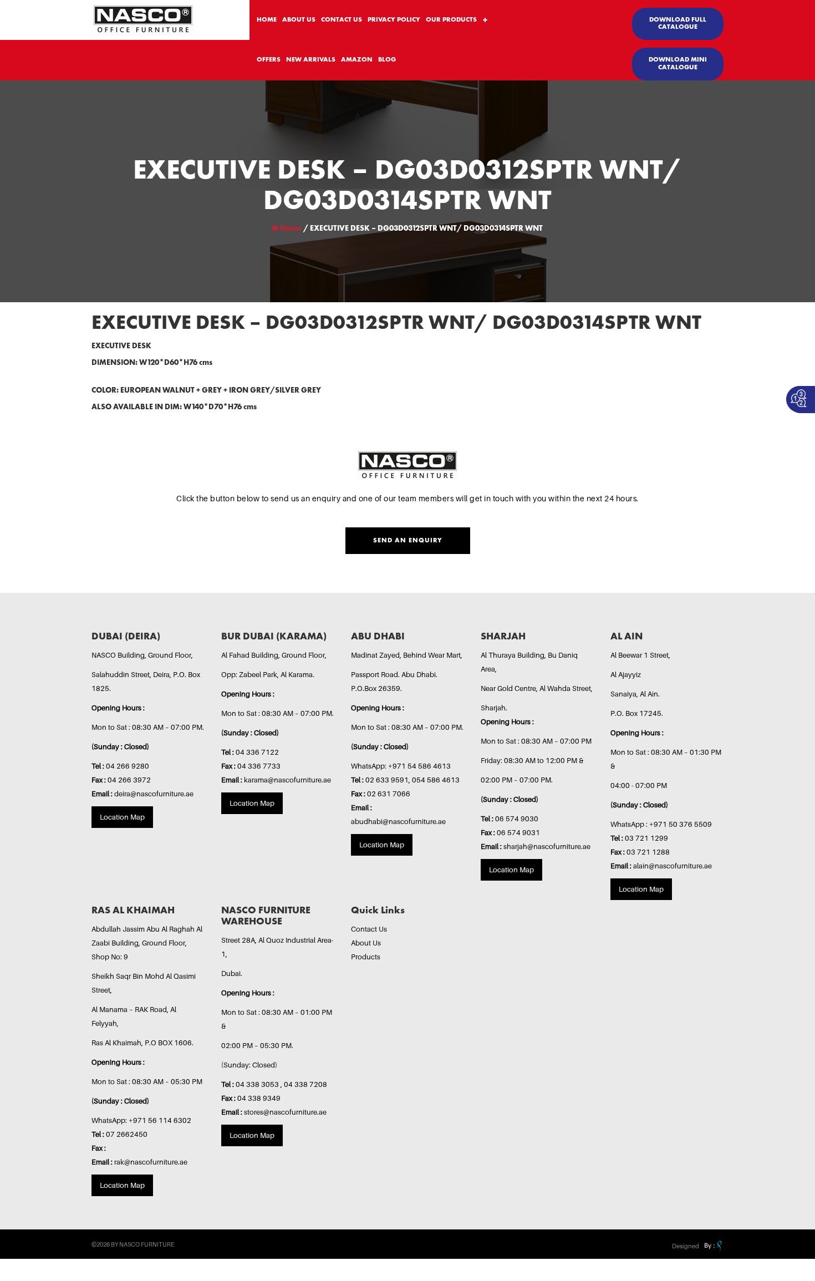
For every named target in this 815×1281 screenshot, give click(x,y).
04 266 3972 (129, 779)
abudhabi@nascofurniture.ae (398, 821)
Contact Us (369, 928)
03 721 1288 (648, 851)
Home (290, 228)
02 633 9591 (387, 779)
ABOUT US (298, 20)
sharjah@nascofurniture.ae (546, 846)
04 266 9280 (127, 765)
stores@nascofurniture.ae (285, 1111)
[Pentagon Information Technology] (712, 1246)
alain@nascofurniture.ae (672, 865)
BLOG (387, 60)
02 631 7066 (388, 793)
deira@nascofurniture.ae (153, 793)
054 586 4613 (436, 779)
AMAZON (357, 60)
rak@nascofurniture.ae (150, 1161)
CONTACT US (341, 20)
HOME (267, 20)
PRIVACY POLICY (394, 20)
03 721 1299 (646, 837)
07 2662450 (126, 1134)
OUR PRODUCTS (451, 20)
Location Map (122, 816)
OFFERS (269, 60)
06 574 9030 (516, 818)
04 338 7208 (305, 1084)
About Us (366, 942)
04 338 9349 (259, 1098)
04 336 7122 (257, 752)
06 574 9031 (518, 832)
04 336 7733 (259, 765)
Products (365, 956)
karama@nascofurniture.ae (287, 779)
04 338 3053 (258, 1084)
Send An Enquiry (407, 540)
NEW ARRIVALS (310, 60)
